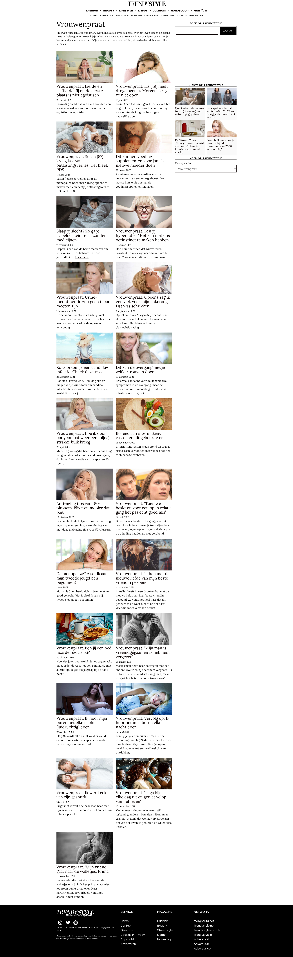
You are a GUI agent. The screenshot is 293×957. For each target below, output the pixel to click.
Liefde (142, 10)
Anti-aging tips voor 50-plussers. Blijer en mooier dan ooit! (83, 508)
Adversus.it (201, 939)
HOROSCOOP (122, 15)
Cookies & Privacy (133, 934)
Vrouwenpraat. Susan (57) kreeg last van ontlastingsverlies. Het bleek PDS (82, 163)
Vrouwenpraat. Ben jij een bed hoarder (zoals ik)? (84, 650)
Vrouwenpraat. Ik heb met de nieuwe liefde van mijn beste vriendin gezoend (143, 578)
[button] (206, 11)
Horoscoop (179, 10)
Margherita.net (204, 921)
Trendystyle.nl (203, 934)
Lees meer (82, 257)
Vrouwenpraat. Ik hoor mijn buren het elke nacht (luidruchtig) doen (81, 722)
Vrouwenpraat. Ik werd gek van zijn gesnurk (81, 795)
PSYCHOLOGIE (196, 15)
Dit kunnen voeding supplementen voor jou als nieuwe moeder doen (140, 161)
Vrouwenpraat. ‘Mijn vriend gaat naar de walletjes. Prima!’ (83, 869)
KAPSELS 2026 (151, 15)
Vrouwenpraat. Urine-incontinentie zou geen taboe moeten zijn (83, 301)
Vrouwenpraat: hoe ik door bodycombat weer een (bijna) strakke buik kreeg (82, 438)
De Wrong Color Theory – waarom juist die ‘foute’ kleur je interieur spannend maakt (189, 146)
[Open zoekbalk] (202, 11)
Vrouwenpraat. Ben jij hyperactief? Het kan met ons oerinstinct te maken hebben (143, 235)
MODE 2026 (136, 15)
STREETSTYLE (106, 15)
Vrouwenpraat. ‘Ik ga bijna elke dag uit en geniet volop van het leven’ (141, 797)
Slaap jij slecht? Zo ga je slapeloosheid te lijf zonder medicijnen (81, 235)
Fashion (92, 10)
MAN (197, 10)
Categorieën (183, 163)
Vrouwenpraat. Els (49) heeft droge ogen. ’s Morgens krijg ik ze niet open (144, 90)
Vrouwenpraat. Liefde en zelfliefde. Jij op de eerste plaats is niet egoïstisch (79, 90)
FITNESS (94, 15)
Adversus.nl (202, 944)
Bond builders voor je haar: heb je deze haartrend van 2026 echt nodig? (220, 144)
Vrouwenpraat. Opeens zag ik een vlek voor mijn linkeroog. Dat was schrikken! (143, 301)
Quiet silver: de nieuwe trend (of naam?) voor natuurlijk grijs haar (190, 111)
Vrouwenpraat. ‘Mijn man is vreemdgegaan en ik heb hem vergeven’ (143, 652)
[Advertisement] (206, 60)
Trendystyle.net (204, 925)
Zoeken (228, 31)
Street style (165, 930)
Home (125, 921)
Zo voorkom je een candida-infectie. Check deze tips (82, 369)
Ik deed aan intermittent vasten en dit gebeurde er (139, 435)
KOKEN (180, 15)
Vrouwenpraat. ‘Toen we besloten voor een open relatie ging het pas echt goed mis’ (144, 508)
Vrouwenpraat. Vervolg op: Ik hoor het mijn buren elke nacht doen (142, 722)
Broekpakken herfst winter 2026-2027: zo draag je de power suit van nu (221, 112)
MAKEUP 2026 (167, 15)
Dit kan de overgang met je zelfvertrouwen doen (140, 369)
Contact (126, 925)
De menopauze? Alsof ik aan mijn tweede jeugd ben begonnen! (82, 578)
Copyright (127, 939)
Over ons (127, 930)
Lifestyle (126, 10)
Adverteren (128, 944)
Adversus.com (203, 948)
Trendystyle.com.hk (207, 930)
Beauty (108, 10)
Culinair (159, 10)
